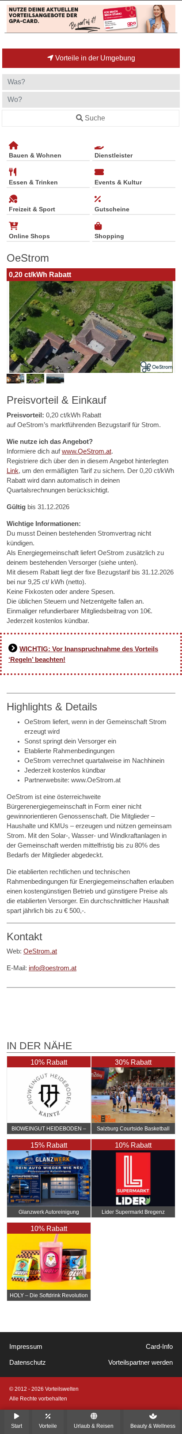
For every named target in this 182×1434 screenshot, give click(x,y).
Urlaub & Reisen (94, 1426)
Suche (95, 118)
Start (16, 1426)
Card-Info (159, 1346)
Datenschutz (27, 1362)
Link (13, 470)
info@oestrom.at (52, 968)
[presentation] (15, 327)
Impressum (25, 1346)
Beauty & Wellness (152, 1426)
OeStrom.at (40, 951)
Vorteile (48, 1426)
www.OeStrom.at (86, 451)
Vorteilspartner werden (140, 1362)
